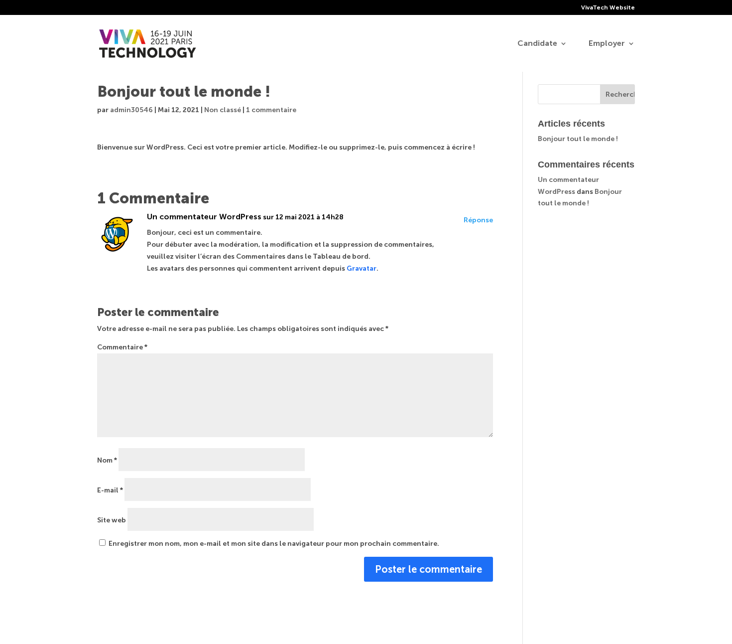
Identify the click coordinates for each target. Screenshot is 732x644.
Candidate (537, 44)
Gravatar (361, 268)
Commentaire (122, 347)
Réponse (478, 220)
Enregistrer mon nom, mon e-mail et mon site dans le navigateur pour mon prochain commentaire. (274, 543)
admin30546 (131, 110)
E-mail (110, 490)
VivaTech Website (608, 7)
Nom (107, 460)
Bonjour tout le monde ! (578, 139)
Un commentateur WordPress (204, 216)
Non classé (222, 110)
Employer (607, 44)
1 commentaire (271, 110)
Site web (111, 520)
